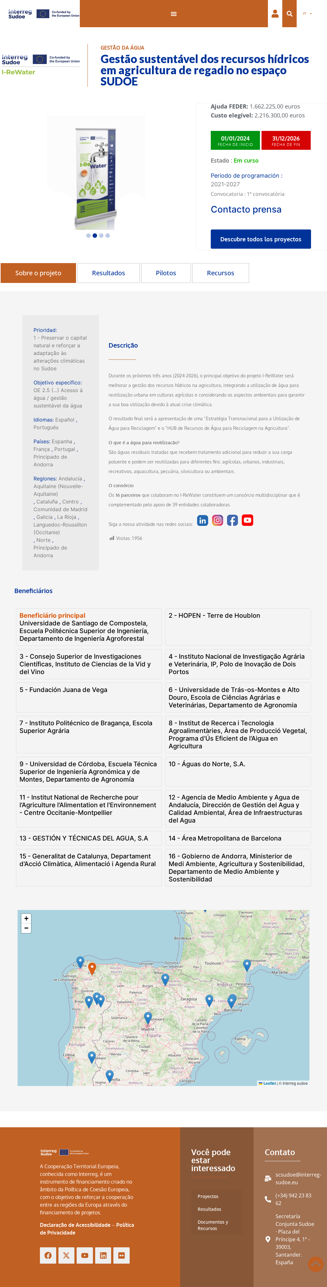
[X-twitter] (66, 1255)
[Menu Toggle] (174, 14)
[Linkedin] (103, 1255)
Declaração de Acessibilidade (75, 1225)
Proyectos (208, 1196)
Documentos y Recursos (213, 1225)
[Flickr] (121, 1255)
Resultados (209, 1209)
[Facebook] (48, 1255)
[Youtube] (85, 1255)
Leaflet (269, 1083)
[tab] (38, 273)
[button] (289, 13)
